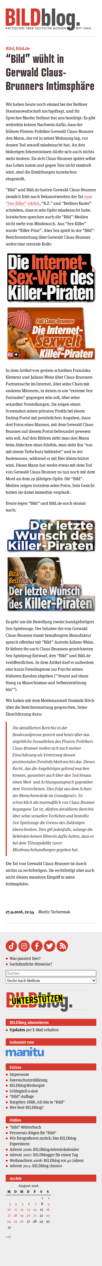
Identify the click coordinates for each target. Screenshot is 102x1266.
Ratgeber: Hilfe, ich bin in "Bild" (37, 1102)
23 (48, 1215)
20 (28, 1215)
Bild (10, 48)
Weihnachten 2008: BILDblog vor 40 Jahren (47, 1160)
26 (22, 1221)
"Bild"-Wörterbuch (25, 1127)
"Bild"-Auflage (22, 1096)
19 (22, 1215)
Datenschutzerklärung (28, 1080)
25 (15, 1221)
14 (35, 1209)
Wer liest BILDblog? (26, 1107)
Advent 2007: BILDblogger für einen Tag (44, 1154)
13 (28, 1209)
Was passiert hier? (25, 958)
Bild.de (23, 48)
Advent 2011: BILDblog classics (36, 1165)
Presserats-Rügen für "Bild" (33, 1132)
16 (48, 1209)
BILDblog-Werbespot (27, 1085)
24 (9, 1221)
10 (9, 1209)
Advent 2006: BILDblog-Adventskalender (44, 1149)
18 (15, 1215)
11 (15, 1209)
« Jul (8, 1237)
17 (9, 1215)
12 (22, 1209)
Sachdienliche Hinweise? (31, 964)
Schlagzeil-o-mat (24, 1091)
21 (35, 1215)
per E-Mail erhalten (34, 1029)
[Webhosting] (25, 1055)
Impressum (19, 1074)
